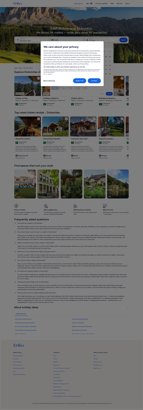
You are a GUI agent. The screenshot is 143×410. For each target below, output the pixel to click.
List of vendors (47, 74)
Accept (94, 81)
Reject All (79, 81)
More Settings (49, 81)
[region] (72, 63)
